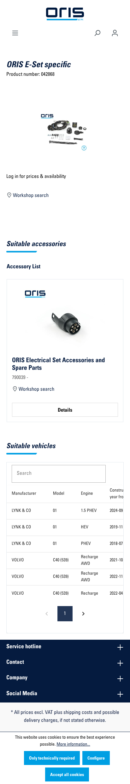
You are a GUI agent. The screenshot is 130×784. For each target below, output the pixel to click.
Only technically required (52, 758)
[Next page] (83, 613)
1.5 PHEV (89, 511)
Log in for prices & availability (36, 177)
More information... (73, 744)
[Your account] (115, 32)
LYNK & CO (21, 511)
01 (55, 511)
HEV (84, 527)
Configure (96, 758)
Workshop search (30, 196)
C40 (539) (61, 560)
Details (65, 410)
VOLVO (18, 560)
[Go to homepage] (65, 14)
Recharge (89, 593)
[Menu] (15, 32)
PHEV (86, 544)
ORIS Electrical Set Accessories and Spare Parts (58, 364)
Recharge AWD (89, 560)
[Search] (97, 32)
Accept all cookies (67, 775)
